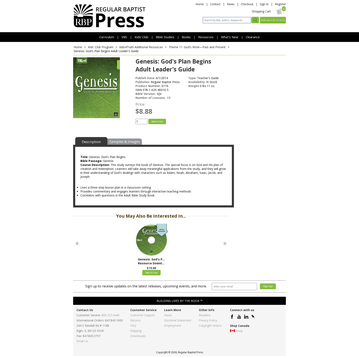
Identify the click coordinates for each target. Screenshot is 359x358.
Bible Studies (165, 37)
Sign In (264, 4)
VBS (124, 37)
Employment (172, 325)
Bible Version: (145, 94)
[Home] (109, 27)
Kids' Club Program (100, 47)
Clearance (253, 37)
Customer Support (142, 315)
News (231, 4)
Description (91, 141)
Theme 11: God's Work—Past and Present (197, 47)
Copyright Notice (210, 325)
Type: (192, 78)
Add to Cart (157, 121)
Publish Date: (145, 78)
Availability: (197, 82)
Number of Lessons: (150, 98)
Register (280, 4)
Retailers (204, 315)
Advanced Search (273, 20)
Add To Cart (151, 272)
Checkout (247, 4)
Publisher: (142, 82)
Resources (206, 37)
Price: (140, 104)
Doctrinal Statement (177, 320)
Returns (135, 320)
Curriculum (107, 37)
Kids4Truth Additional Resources (141, 47)
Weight (193, 86)
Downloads (138, 336)
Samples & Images (124, 141)
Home (199, 4)
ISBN (138, 90)
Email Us (82, 341)
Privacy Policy (208, 320)
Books (186, 37)
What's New (230, 37)
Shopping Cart (261, 11)
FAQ (133, 325)
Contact (215, 4)
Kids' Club (141, 37)
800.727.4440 (110, 315)
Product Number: (148, 86)
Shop (239, 331)
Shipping (135, 331)
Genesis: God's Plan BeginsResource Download (151, 261)
